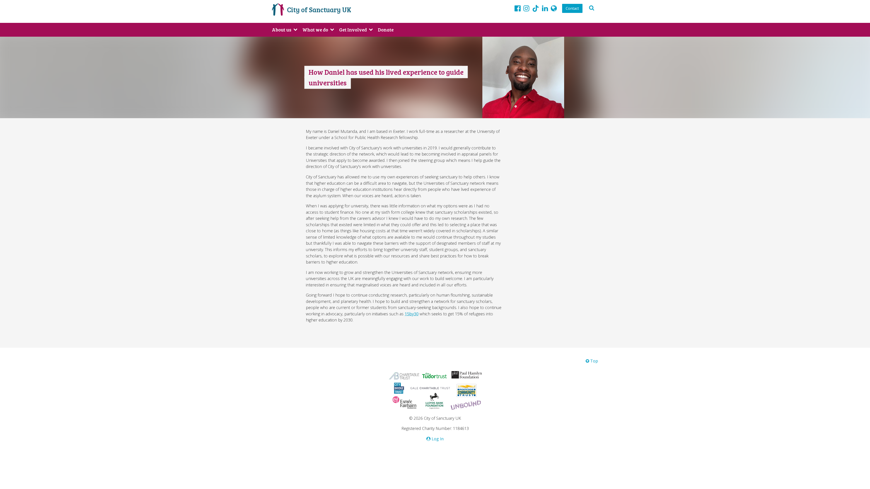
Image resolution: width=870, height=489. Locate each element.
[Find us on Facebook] (518, 8)
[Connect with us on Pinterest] (545, 8)
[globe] (554, 8)
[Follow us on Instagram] (526, 8)
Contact (572, 8)
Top (593, 361)
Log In (437, 438)
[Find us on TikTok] (535, 9)
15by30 (411, 313)
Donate (386, 29)
